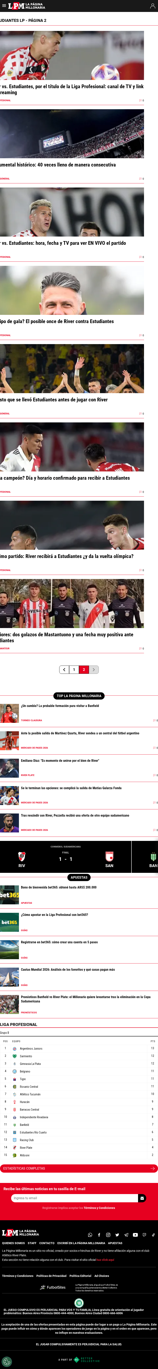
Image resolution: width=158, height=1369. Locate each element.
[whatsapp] (90, 1234)
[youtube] (135, 1234)
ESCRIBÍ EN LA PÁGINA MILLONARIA (81, 1243)
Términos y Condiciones (99, 1208)
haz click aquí (105, 1259)
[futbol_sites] (54, 1288)
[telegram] (126, 1234)
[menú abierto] (4, 7)
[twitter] (117, 1234)
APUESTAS (115, 1243)
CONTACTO (47, 1243)
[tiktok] (153, 1234)
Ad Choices (101, 1276)
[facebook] (99, 1234)
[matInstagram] (108, 1234)
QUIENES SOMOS (13, 1243)
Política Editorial (80, 1276)
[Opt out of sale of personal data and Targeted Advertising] (7, 1362)
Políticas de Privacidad (51, 1276)
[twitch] (144, 1234)
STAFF (32, 1243)
